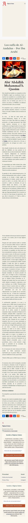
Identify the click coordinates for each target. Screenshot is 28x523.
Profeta (5, 141)
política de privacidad (10, 463)
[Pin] (10, 58)
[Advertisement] (14, 22)
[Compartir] (3, 58)
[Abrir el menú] (25, 3)
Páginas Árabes (10, 3)
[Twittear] (7, 58)
